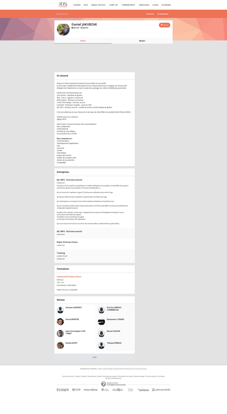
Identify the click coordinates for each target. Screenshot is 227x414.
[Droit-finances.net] (105, 389)
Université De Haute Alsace (69, 276)
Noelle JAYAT (71, 343)
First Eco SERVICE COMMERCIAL (114, 308)
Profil (83, 41)
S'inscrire (150, 14)
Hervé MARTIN (72, 319)
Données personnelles (110, 376)
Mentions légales (139, 376)
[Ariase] (143, 389)
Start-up (113, 5)
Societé (99, 376)
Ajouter (165, 25)
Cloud (155, 5)
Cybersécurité (128, 5)
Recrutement (92, 376)
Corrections (161, 376)
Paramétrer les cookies (126, 376)
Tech (85, 5)
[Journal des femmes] (63, 389)
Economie (166, 5)
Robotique (144, 5)
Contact (77, 376)
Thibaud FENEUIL (114, 343)
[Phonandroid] (161, 389)
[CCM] (76, 389)
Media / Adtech (98, 5)
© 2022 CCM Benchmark (113, 378)
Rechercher (63, 14)
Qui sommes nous (68, 376)
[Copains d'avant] (118, 389)
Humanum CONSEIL (115, 319)
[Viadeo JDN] (130, 389)
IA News (77, 5)
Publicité (83, 376)
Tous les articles (151, 376)
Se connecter (162, 14)
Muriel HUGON (113, 331)
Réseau (142, 41)
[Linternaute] (91, 390)
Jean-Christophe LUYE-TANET (76, 332)
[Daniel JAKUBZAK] (63, 29)
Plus (94, 357)
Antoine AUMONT (74, 307)
